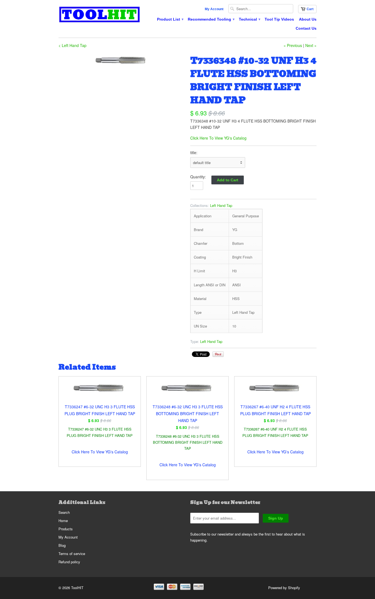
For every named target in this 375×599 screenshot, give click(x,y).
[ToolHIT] (99, 15)
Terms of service (71, 553)
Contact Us (306, 28)
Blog (62, 545)
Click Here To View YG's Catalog (218, 138)
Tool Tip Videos (279, 19)
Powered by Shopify (284, 587)
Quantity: (198, 176)
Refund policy (69, 561)
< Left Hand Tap (72, 45)
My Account (214, 9)
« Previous (293, 45)
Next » (311, 45)
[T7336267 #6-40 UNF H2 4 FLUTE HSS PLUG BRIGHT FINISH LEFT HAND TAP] (275, 392)
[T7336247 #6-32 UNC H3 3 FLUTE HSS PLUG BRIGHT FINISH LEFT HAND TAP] (99, 392)
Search (64, 512)
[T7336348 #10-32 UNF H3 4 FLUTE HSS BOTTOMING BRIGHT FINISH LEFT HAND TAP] (121, 61)
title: (193, 152)
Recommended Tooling (211, 19)
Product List (170, 19)
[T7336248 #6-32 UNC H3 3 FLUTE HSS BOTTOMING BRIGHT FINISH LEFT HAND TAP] (187, 392)
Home (63, 520)
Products (65, 528)
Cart (310, 9)
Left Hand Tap (221, 205)
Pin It (218, 354)
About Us (308, 19)
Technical (249, 19)
